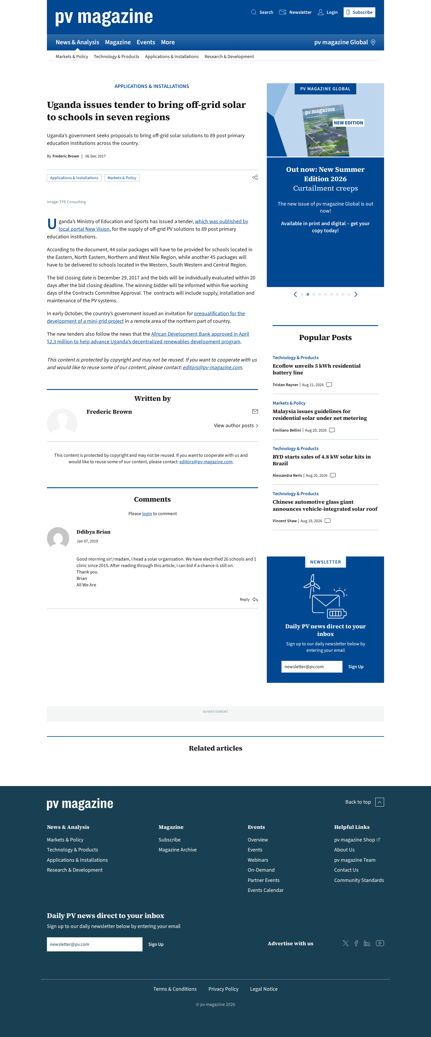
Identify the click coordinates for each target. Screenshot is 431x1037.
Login (332, 12)
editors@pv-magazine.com (212, 367)
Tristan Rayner (285, 385)
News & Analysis (77, 42)
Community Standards (359, 880)
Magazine (118, 42)
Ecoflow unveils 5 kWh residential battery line (317, 369)
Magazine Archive (178, 849)
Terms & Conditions (175, 989)
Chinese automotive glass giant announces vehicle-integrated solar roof (325, 505)
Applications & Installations (172, 57)
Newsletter (300, 12)
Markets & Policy (72, 57)
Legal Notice (264, 989)
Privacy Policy (223, 989)
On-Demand (261, 870)
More (168, 42)
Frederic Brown (65, 156)
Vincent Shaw (285, 521)
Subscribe (170, 839)
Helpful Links (352, 827)
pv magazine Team (355, 860)
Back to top (358, 802)
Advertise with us (290, 943)
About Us (344, 849)
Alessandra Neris (287, 475)
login (147, 513)
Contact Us (346, 870)
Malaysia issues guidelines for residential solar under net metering (320, 415)
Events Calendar (266, 890)
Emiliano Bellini (287, 430)
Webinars (258, 860)
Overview (258, 839)
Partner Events (264, 880)
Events (146, 42)
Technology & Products (116, 57)
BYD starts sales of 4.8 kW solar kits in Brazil (322, 460)
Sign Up (356, 666)
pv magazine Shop (354, 839)
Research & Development (229, 57)
